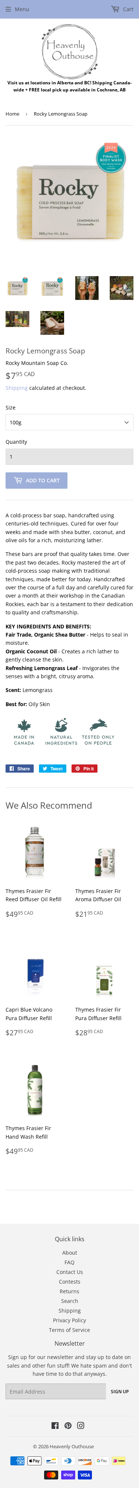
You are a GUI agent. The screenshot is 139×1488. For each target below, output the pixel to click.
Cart (127, 9)
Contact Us (69, 1271)
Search (69, 1300)
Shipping (17, 387)
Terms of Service (69, 1329)
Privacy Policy (69, 1320)
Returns (69, 1291)
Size (11, 407)
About (69, 1252)
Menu (22, 9)
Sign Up (120, 1391)
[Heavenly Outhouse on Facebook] (55, 1426)
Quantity (16, 441)
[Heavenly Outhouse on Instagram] (81, 1426)
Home (12, 113)
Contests (69, 1281)
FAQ (69, 1262)
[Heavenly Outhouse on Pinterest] (68, 1426)
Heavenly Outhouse (72, 1446)
